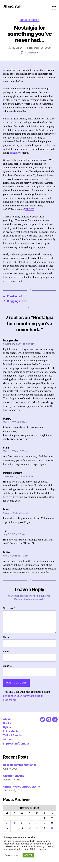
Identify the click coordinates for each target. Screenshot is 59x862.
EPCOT (29, 209)
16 (52, 827)
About (7, 719)
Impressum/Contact (16, 743)
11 (14, 827)
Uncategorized (29, 20)
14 (37, 827)
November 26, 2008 (40, 47)
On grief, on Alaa (13, 775)
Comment (9, 608)
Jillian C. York (12, 6)
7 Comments (31, 52)
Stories (7, 739)
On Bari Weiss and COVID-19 (21, 786)
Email (6, 651)
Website (7, 666)
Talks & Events (12, 735)
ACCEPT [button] (28, 855)
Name (6, 637)
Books (7, 723)
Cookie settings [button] (12, 855)
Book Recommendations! (19, 764)
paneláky (15, 152)
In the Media (10, 731)
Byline (7, 727)
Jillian (19, 47)
